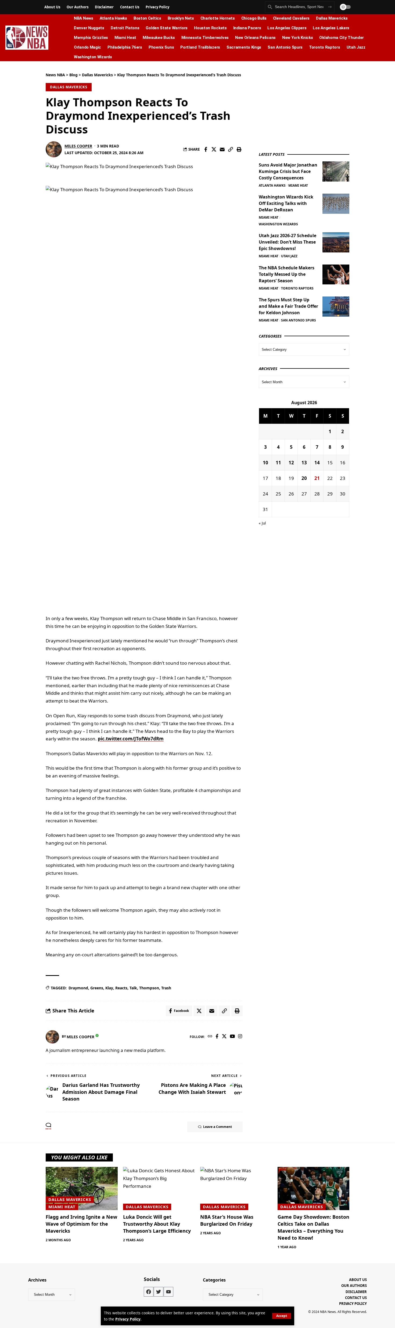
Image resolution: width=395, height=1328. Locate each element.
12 (291, 462)
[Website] (210, 1037)
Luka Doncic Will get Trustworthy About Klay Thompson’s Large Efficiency (157, 1224)
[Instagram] (240, 1037)
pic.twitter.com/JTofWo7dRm (131, 739)
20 (304, 478)
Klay (109, 987)
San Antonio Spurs (298, 320)
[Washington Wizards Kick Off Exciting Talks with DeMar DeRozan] (335, 204)
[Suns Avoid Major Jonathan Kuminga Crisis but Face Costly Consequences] (335, 171)
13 (304, 462)
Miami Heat (298, 185)
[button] (281, 1316)
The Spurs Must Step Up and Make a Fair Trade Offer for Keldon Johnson (288, 306)
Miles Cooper (78, 146)
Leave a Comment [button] (217, 1126)
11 (278, 462)
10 (265, 462)
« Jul (262, 523)
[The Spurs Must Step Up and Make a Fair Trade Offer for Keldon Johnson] (335, 306)
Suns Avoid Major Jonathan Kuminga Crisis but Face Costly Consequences (288, 171)
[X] (224, 1037)
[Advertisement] (299, 105)
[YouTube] (232, 1037)
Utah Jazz (289, 256)
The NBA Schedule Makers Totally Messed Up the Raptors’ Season (286, 274)
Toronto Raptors (297, 288)
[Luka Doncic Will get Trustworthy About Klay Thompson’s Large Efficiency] (159, 1188)
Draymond (78, 987)
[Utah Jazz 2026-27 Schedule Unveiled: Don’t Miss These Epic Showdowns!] (335, 242)
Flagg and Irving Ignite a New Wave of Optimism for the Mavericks (81, 1224)
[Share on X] (214, 149)
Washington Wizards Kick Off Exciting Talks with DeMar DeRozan (286, 203)
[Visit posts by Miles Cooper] (54, 149)
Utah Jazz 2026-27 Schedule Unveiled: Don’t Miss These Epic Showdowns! (287, 242)
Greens (96, 987)
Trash (166, 987)
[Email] (222, 149)
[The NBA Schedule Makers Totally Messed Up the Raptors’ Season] (335, 274)
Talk (133, 987)
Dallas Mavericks (69, 87)
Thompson (149, 987)
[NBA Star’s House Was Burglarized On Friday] (236, 1188)
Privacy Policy (128, 1319)
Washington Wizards (278, 224)
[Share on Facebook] (205, 149)
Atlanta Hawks (272, 185)
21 (317, 478)
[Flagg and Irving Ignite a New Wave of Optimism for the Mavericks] (82, 1188)
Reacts (121, 987)
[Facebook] (217, 1037)
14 (317, 462)
